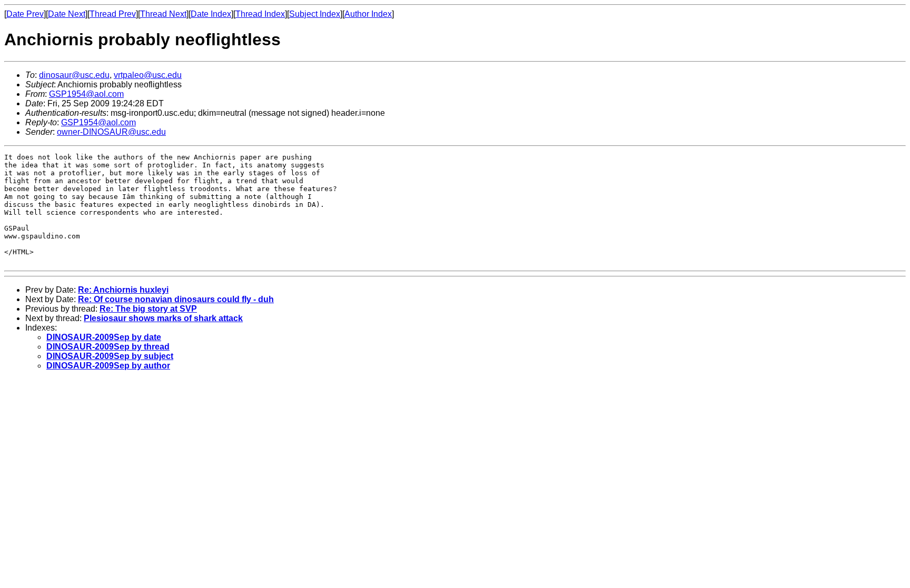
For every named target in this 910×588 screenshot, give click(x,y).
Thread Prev (113, 13)
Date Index (211, 13)
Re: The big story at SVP (148, 308)
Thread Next (163, 13)
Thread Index (260, 13)
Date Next (66, 13)
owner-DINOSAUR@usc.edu (111, 131)
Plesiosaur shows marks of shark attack (163, 318)
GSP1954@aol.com (86, 93)
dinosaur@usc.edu (74, 75)
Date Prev (25, 13)
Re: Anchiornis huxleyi (123, 289)
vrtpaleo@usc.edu (148, 75)
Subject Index (314, 13)
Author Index (368, 13)
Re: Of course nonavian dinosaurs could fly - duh (176, 299)
